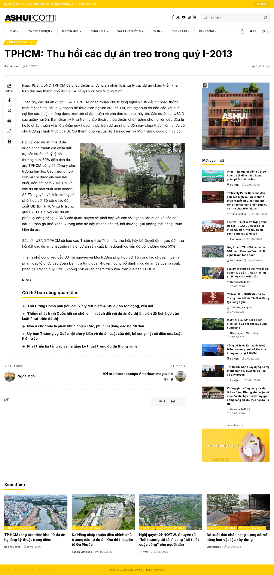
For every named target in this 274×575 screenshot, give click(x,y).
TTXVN (143, 551)
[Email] (9, 121)
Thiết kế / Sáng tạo (241, 307)
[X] (178, 17)
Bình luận (170, 401)
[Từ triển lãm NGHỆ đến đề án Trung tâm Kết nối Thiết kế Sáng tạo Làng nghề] (213, 298)
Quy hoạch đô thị (240, 281)
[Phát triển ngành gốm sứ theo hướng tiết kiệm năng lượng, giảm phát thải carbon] (213, 176)
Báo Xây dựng (12, 546)
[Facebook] (173, 17)
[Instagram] (189, 17)
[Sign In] (242, 31)
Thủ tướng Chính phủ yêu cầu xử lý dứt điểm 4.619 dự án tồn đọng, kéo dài (90, 306)
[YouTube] (184, 17)
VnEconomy (214, 546)
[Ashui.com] (30, 17)
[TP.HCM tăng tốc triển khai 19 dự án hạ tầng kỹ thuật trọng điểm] (35, 512)
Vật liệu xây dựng (251, 528)
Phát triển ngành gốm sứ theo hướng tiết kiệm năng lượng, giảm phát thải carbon (246, 175)
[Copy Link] (9, 131)
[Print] (9, 141)
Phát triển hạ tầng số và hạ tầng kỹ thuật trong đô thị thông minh (82, 346)
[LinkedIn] (194, 17)
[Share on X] (9, 110)
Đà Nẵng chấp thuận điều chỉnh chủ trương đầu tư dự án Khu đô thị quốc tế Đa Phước (102, 540)
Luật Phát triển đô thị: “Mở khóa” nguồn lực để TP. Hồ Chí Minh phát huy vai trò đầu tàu (248, 272)
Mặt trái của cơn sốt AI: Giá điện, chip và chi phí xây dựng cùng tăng (247, 323)
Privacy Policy (60, 4)
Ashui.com (11, 66)
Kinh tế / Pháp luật (20, 42)
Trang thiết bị (238, 213)
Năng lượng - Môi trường (244, 333)
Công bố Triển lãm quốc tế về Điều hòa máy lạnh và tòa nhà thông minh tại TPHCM (246, 349)
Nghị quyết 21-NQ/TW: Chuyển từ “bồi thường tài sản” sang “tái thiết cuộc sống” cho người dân (169, 540)
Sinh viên (235, 239)
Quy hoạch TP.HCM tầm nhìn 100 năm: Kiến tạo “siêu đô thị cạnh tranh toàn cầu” (246, 251)
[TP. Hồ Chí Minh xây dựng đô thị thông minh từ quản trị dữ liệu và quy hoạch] (213, 371)
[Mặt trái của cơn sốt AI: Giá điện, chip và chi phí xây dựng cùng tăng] (213, 324)
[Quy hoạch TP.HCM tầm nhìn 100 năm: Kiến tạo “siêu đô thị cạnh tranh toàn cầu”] (213, 251)
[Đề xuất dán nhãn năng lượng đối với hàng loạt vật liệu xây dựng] (238, 512)
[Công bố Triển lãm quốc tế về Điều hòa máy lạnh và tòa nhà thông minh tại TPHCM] (213, 350)
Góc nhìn (235, 260)
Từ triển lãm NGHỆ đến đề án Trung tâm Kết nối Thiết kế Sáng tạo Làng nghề (248, 298)
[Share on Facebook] (9, 100)
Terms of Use (86, 4)
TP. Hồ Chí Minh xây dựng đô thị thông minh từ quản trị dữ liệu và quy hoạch (248, 370)
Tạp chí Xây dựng (82, 551)
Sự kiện (234, 184)
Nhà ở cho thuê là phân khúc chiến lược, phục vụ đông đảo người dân (85, 326)
